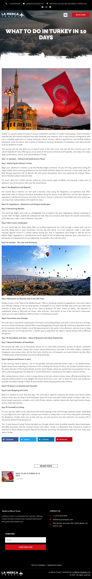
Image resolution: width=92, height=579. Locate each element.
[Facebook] (42, 7)
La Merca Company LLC (81, 572)
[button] (65, 15)
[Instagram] (46, 7)
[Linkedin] (50, 7)
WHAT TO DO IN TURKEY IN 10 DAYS (28, 474)
